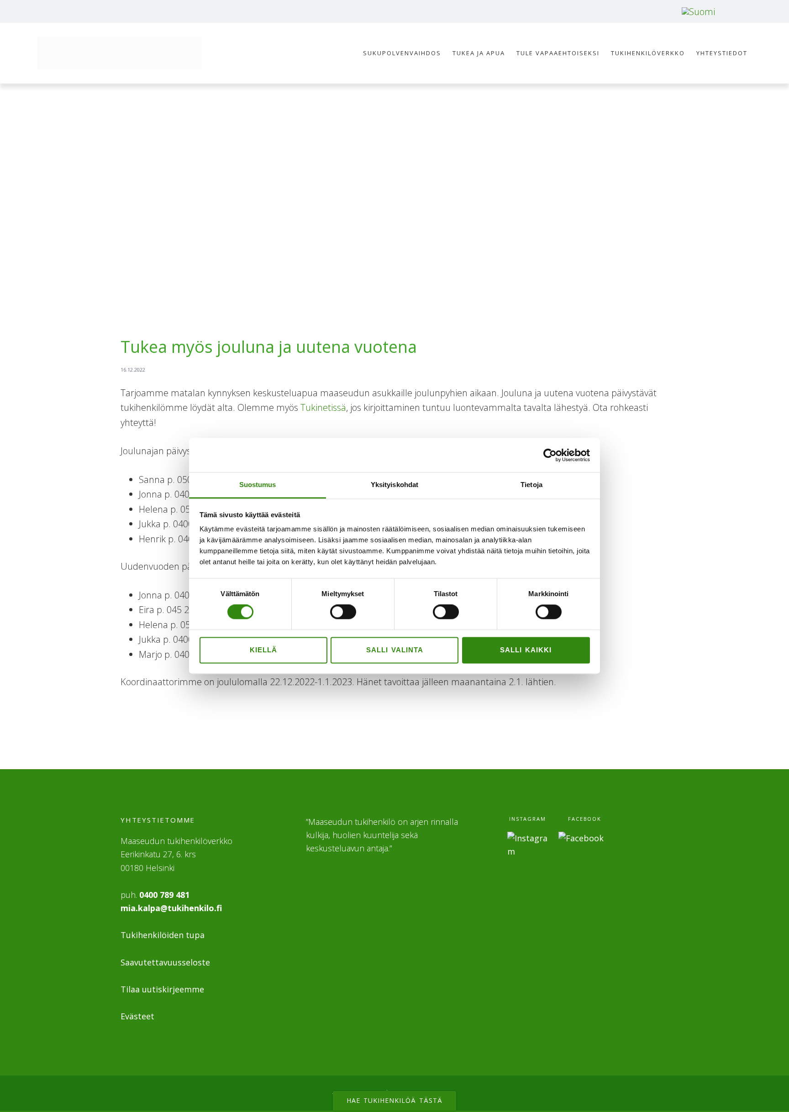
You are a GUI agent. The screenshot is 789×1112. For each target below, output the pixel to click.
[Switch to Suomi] (698, 11)
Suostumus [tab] (257, 484)
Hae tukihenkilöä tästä (394, 1100)
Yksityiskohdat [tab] (394, 484)
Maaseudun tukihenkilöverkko (119, 53)
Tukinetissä (323, 407)
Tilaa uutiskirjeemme (162, 989)
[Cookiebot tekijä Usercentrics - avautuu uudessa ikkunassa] (550, 455)
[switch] (343, 612)
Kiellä (263, 650)
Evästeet (137, 1016)
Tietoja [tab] (531, 484)
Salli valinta (394, 650)
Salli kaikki (526, 650)
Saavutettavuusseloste (165, 962)
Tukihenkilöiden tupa (163, 934)
